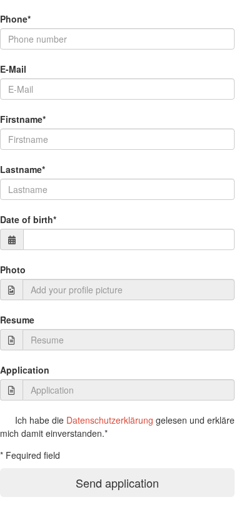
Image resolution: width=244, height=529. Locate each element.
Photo (13, 269)
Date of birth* (28, 219)
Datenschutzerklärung (109, 420)
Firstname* (23, 119)
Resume (17, 319)
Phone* (15, 19)
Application (24, 370)
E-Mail (13, 69)
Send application (117, 482)
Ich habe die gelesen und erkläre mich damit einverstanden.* (117, 426)
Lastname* (22, 169)
